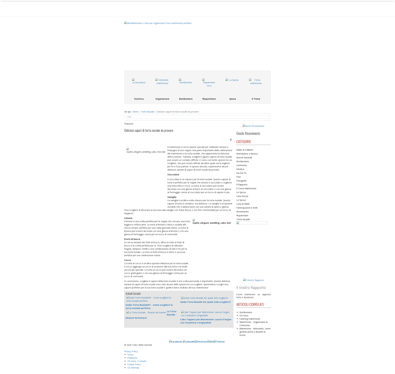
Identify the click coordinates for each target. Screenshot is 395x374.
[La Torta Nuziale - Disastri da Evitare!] (146, 312)
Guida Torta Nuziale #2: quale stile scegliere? (205, 301)
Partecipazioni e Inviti (247, 207)
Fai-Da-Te (241, 172)
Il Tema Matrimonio (246, 188)
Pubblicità (132, 357)
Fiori (238, 176)
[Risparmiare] (209, 85)
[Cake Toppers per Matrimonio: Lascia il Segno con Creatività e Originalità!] (206, 313)
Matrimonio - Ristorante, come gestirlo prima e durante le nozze (254, 331)
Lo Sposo (241, 200)
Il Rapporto (241, 184)
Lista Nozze (242, 196)
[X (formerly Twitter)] (230, 139)
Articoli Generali (244, 157)
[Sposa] (232, 85)
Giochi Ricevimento (248, 133)
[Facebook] (223, 139)
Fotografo (241, 180)
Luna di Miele (243, 203)
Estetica (240, 169)
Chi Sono (243, 315)
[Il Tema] (256, 85)
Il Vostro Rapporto (251, 287)
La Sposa (241, 192)
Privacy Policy (131, 351)
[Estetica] (139, 85)
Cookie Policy (134, 364)
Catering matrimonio (249, 318)
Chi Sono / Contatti (136, 361)
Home (130, 354)
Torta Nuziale (243, 219)
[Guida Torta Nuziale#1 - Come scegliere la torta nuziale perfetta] (151, 299)
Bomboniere (242, 161)
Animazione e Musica (247, 153)
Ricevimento (242, 211)
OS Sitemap (133, 367)
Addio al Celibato (244, 149)
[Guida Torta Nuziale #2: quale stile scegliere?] (205, 298)
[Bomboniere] (186, 85)
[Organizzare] (162, 85)
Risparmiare (242, 215)
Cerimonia (241, 165)
